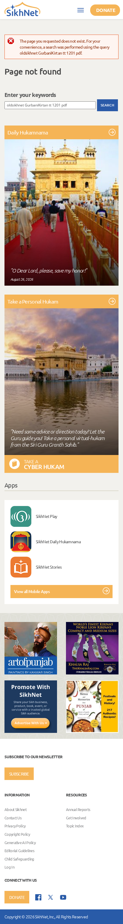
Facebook (38, 897)
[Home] (22, 8)
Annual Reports (78, 809)
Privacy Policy (14, 826)
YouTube (63, 897)
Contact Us (12, 817)
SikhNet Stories (49, 566)
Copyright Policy (17, 834)
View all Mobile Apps (32, 591)
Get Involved (76, 817)
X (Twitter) (50, 897)
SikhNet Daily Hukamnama (58, 541)
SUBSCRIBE (19, 773)
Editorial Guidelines (19, 850)
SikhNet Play (46, 516)
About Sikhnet (15, 809)
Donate (105, 10)
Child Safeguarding (19, 858)
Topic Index (75, 826)
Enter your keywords (30, 94)
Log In (9, 867)
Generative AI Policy (20, 842)
